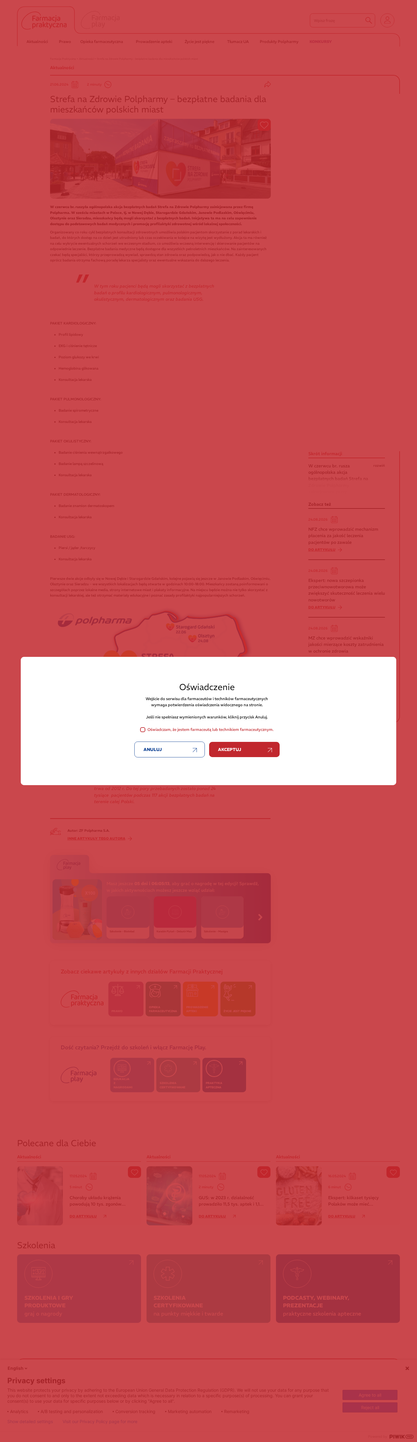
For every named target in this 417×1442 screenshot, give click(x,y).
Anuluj (152, 749)
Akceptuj (229, 749)
